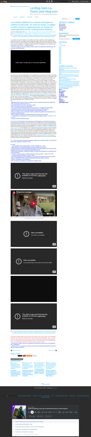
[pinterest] (52, 1)
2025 (60, 47)
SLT (7, 395)
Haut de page (47, 384)
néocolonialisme (20, 33)
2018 (60, 56)
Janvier (61, 45)
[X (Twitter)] (49, 1)
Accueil (15, 17)
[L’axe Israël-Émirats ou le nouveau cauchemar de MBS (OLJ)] (69, 79)
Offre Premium (72, 395)
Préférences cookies (45, 397)
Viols (47, 31)
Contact (36, 17)
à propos (49, 416)
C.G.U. (52, 395)
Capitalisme (13, 33)
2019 (60, 55)
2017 (60, 57)
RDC (30, 31)
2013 (60, 63)
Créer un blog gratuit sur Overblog (24, 395)
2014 (60, 61)
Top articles (35, 395)
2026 (60, 43)
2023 (60, 49)
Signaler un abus (46, 395)
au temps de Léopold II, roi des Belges (45, 134)
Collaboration (35, 33)
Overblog (55, 388)
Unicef (30, 96)
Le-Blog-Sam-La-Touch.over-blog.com (44, 9)
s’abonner (33, 416)
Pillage (26, 33)
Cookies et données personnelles (82, 395)
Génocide (43, 31)
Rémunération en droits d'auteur (61, 395)
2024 (60, 48)
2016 (60, 59)
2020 (60, 53)
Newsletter (29, 17)
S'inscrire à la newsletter (16, 359)
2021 (60, 52)
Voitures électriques (35, 31)
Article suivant (51, 350)
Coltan (26, 31)
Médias (30, 33)
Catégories (22, 17)
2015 (60, 60)
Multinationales (52, 31)
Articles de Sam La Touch (44, 33)
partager (41, 416)
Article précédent (16, 350)
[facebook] (47, 1)
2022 (60, 51)
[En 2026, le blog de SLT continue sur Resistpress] (69, 68)
